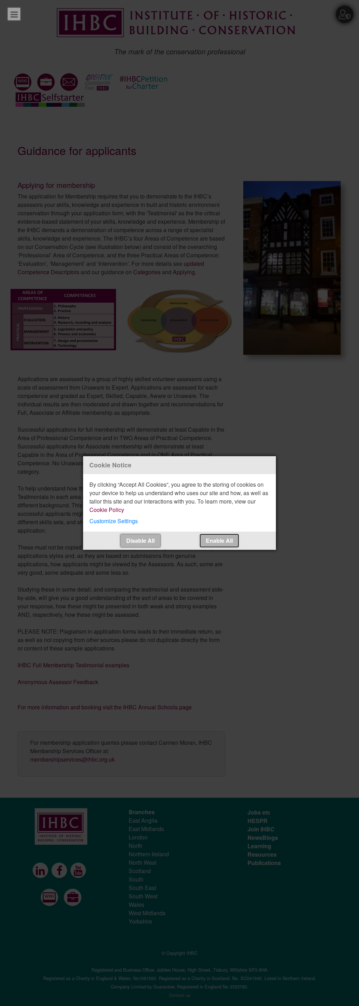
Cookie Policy (106, 510)
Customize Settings (113, 521)
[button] (179, 521)
